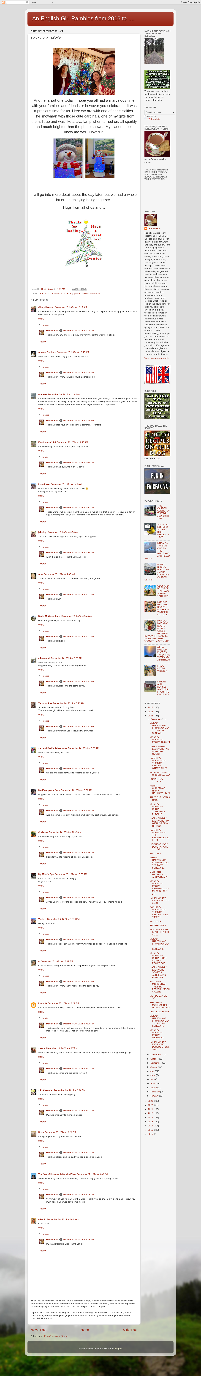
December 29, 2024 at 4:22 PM (78, 1111)
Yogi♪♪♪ (42, 919)
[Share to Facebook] (82, 289)
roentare (42, 394)
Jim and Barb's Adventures (52, 748)
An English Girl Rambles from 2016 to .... (83, 18)
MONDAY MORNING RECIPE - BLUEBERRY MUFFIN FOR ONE (163, 608)
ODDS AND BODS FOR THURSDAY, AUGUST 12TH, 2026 (163, 591)
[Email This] (73, 289)
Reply (41, 319)
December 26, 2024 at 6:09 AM (66, 658)
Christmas (44, 293)
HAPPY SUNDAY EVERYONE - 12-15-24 (159, 900)
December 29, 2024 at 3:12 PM (78, 681)
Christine (43, 832)
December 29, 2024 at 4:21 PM (78, 1069)
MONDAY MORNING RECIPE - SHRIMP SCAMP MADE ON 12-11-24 (159, 887)
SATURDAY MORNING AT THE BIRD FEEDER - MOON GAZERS (160, 986)
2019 (151, 1117)
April (152, 1083)
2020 (151, 1113)
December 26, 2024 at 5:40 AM (76, 616)
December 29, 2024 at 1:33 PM (78, 508)
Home (85, 1329)
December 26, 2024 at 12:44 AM (64, 394)
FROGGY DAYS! (158, 925)
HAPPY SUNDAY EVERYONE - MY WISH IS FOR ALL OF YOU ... (160, 822)
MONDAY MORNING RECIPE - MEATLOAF (157, 1034)
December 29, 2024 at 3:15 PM (78, 852)
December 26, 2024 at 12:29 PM (63, 919)
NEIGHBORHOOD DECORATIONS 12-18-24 (159, 847)
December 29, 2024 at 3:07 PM (78, 594)
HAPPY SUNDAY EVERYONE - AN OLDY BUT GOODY (159, 750)
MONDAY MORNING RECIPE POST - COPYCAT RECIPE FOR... (159, 958)
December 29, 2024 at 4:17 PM (78, 981)
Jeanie (41, 1048)
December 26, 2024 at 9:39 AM (83, 748)
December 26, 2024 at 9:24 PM (60, 1132)
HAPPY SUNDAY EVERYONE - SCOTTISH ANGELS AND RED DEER (158, 972)
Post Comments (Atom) (56, 1336)
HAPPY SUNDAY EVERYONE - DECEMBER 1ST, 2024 (160, 1046)
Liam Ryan (44, 484)
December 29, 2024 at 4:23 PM (78, 1152)
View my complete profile (156, 358)
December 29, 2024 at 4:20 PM (78, 1024)
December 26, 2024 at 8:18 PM (69, 1090)
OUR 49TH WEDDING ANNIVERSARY (159, 874)
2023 (151, 1101)
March (153, 1087)
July (152, 1071)
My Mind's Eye (46, 874)
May (152, 1079)
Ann (40, 574)
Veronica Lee (45, 703)
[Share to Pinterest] (85, 289)
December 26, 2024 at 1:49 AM (72, 442)
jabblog (42, 532)
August (154, 1067)
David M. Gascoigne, (49, 616)
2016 (151, 1130)
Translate (155, 119)
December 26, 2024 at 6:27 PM (61, 1048)
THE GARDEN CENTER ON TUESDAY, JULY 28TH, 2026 (163, 512)
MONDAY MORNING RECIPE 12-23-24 (160, 739)
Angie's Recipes (47, 352)
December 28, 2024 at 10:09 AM (63, 1219)
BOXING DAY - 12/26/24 (157, 780)
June (153, 1075)
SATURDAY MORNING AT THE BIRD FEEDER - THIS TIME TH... (159, 912)
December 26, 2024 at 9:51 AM (76, 790)
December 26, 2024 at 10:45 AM (65, 832)
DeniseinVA (52, 330)
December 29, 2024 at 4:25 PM (78, 1194)
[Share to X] (79, 289)
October (154, 1059)
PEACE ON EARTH (159, 1011)
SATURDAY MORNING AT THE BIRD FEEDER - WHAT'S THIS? (158, 763)
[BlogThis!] (76, 289)
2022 (151, 1105)
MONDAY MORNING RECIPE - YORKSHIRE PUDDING (157, 809)
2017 (151, 1126)
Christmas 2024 (58, 293)
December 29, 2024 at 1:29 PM (78, 420)
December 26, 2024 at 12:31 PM (57, 961)
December (155, 719)
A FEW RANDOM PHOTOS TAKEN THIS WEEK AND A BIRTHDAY (163, 653)
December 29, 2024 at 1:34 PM (78, 552)
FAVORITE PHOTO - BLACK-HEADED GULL (160, 932)
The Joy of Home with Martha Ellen (57, 1174)
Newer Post (38, 1329)
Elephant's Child (47, 442)
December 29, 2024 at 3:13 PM (78, 726)
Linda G (42, 1003)
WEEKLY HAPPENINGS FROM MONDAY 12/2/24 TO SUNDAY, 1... (159, 944)
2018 (151, 1121)
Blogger (118, 1348)
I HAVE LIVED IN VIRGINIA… (163, 668)
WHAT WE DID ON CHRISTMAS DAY (160, 773)
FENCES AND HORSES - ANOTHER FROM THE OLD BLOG (163, 688)
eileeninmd (44, 658)
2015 (151, 1134)
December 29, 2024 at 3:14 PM (78, 810)
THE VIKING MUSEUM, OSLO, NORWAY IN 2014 (160, 1005)
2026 (151, 707)
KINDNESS (155, 853)
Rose (41, 1132)
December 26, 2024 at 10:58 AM (71, 874)
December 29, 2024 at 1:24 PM (78, 330)
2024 (151, 716)
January (154, 1096)
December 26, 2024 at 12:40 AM (73, 352)
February (155, 1092)
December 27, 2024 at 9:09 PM (92, 1174)
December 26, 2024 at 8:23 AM (68, 703)
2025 (151, 711)
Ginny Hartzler (46, 307)
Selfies (85, 293)
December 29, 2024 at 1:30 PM (78, 463)
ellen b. (42, 1219)
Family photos (74, 293)
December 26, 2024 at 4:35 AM (59, 574)
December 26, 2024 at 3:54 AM (63, 532)
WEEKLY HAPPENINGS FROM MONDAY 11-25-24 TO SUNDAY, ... (159, 1021)
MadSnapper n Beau (49, 790)
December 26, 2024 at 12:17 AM (70, 307)
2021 (151, 1109)
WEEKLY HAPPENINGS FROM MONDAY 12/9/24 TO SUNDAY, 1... (159, 862)
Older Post (130, 1329)
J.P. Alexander (45, 1090)
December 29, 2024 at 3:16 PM (78, 897)
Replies (45, 325)
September (156, 1063)
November (155, 1054)
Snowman (95, 293)
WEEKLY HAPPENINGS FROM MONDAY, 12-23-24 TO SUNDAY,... (159, 728)
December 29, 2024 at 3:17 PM (78, 939)
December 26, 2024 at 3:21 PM (63, 1003)
